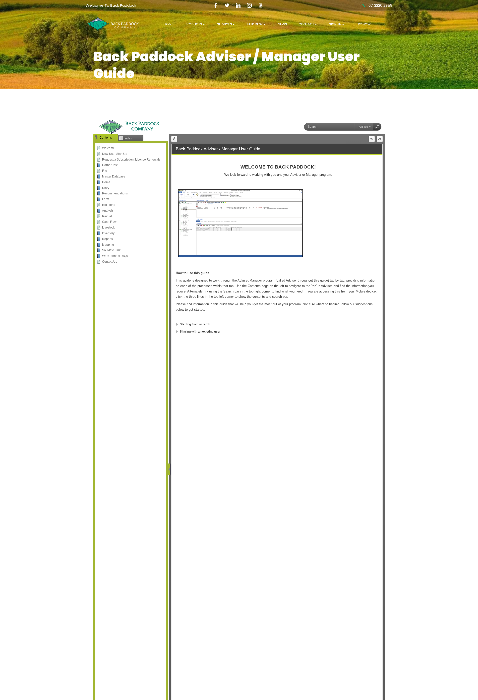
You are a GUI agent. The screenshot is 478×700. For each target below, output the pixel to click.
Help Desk (255, 24)
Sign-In (335, 24)
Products (193, 24)
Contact (306, 24)
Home (168, 24)
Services (224, 24)
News (282, 24)
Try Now (363, 24)
